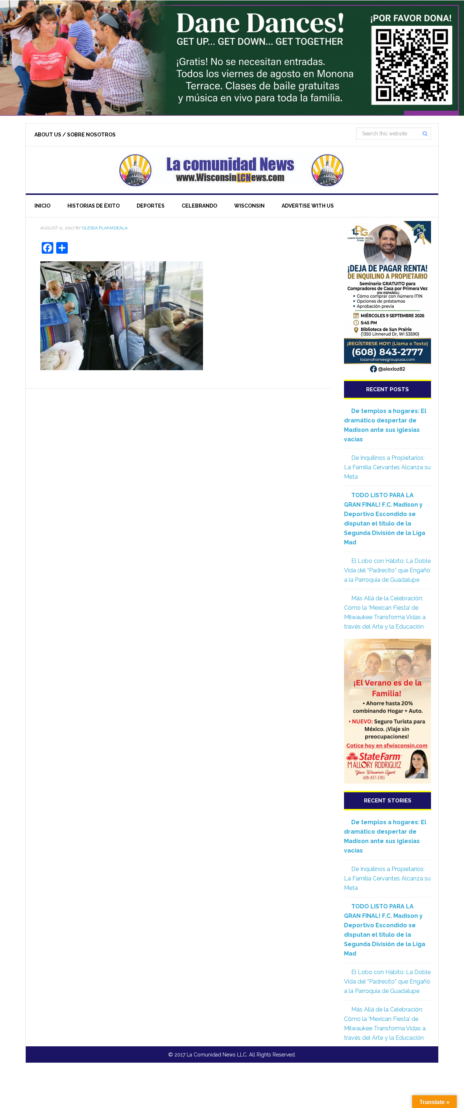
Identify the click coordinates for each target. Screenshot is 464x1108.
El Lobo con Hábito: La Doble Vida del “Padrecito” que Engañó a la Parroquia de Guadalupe (387, 570)
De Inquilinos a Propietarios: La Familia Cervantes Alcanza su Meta (387, 467)
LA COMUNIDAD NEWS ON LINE (232, 170)
